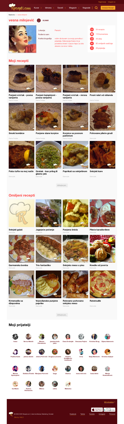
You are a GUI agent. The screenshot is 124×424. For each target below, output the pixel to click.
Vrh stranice (109, 402)
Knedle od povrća (102, 252)
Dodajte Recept (108, 8)
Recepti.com (20, 7)
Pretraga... (96, 7)
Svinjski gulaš (21, 216)
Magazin (73, 8)
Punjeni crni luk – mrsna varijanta (75, 83)
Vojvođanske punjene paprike (48, 288)
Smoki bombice (21, 121)
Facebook (73, 414)
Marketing (45, 414)
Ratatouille (102, 288)
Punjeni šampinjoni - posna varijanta (48, 83)
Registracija (102, 2)
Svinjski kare (102, 159)
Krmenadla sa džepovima (21, 288)
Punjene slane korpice (48, 121)
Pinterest (112, 414)
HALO (22, 417)
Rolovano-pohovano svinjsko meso (75, 288)
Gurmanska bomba (21, 252)
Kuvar (36, 8)
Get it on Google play (109, 410)
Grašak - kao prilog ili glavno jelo (48, 159)
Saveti (60, 8)
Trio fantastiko (48, 252)
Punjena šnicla (75, 216)
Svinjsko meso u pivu (75, 252)
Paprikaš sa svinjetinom (75, 159)
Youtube (92, 414)
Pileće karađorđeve (102, 216)
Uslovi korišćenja (36, 414)
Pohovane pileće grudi (102, 121)
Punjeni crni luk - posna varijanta (21, 83)
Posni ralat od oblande (102, 83)
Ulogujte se (111, 2)
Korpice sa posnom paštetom (75, 121)
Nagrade (86, 8)
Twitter (82, 414)
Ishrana (48, 8)
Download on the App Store (97, 410)
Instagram (102, 414)
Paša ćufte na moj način (21, 159)
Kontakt (51, 414)
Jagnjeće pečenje (48, 216)
